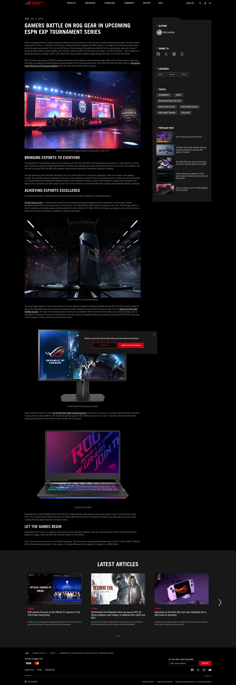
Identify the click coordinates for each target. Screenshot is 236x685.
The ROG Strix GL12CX (33, 203)
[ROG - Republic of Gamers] (34, 3)
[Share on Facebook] (158, 54)
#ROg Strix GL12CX (166, 107)
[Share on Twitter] (166, 54)
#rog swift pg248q (166, 113)
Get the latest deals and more (181, 659)
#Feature (185, 113)
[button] (205, 663)
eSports (172, 74)
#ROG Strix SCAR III (189, 107)
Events (183, 74)
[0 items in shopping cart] (209, 3)
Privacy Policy (148, 682)
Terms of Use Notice (165, 682)
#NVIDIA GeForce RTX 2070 (169, 101)
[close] (153, 334)
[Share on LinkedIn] (174, 54)
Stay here (104, 345)
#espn (178, 95)
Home (39, 670)
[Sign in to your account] (205, 3)
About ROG (29, 670)
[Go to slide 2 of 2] (118, 635)
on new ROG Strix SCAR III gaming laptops (69, 413)
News (160, 74)
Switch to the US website (131, 345)
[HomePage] (27, 653)
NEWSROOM (50, 670)
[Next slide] (220, 603)
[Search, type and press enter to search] (200, 3)
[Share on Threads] (182, 54)
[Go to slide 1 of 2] (116, 635)
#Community (164, 95)
